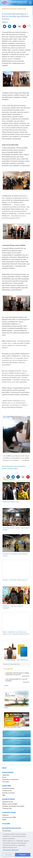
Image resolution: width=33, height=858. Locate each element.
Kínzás (4, 777)
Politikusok (5, 815)
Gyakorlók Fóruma (7, 801)
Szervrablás (5, 781)
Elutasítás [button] (8, 854)
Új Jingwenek (8, 669)
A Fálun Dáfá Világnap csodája (11, 502)
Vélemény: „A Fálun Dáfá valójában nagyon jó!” (15, 580)
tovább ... (6, 685)
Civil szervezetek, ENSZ (9, 817)
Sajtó (3, 795)
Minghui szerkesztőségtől (9, 804)
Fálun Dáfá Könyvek (22, 660)
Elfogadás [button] (23, 854)
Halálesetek (5, 775)
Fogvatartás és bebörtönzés (10, 779)
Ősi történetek (6, 830)
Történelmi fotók (7, 808)
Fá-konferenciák (7, 790)
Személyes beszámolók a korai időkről (13, 806)
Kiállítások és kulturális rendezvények (14, 8)
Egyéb (4, 819)
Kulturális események (8, 793)
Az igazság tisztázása (8, 788)
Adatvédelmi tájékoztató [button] (11, 850)
